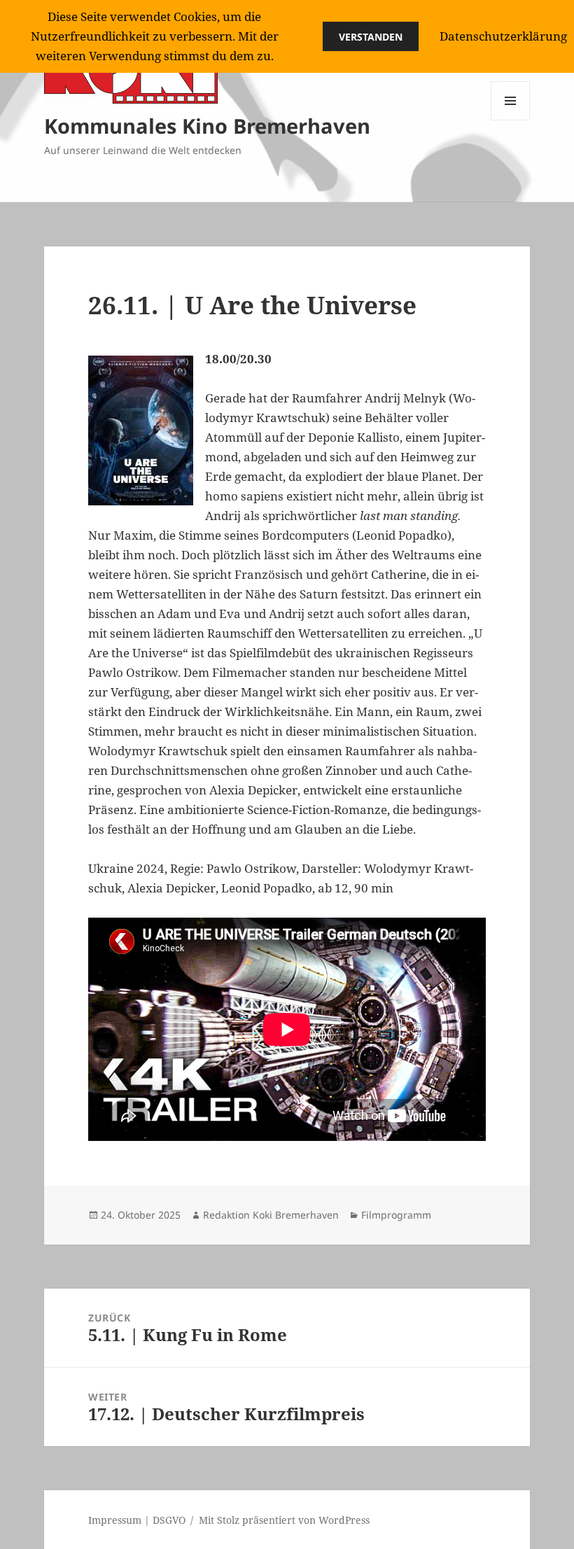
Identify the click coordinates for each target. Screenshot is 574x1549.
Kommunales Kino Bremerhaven (207, 125)
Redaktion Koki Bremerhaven (271, 1214)
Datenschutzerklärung (503, 36)
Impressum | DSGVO (137, 1520)
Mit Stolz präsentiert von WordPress (284, 1520)
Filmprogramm (396, 1214)
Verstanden (370, 36)
